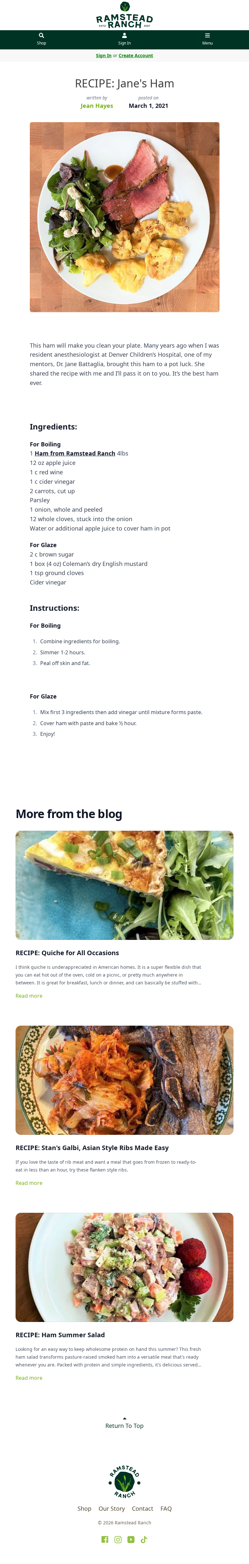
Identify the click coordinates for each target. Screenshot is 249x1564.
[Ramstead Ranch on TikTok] (144, 1539)
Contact (142, 1508)
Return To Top (124, 1425)
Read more (29, 995)
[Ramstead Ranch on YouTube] (131, 1539)
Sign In (124, 43)
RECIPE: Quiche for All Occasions (67, 952)
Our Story (112, 1508)
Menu (207, 43)
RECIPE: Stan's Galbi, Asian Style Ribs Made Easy (92, 1147)
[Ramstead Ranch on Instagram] (118, 1539)
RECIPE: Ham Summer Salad (60, 1334)
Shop (41, 43)
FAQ (166, 1508)
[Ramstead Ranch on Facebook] (105, 1539)
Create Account (136, 55)
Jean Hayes (97, 105)
